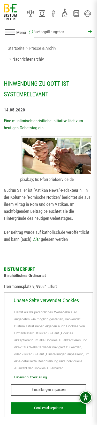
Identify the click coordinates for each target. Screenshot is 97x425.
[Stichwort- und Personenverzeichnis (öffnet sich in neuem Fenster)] (76, 13)
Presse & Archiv (42, 48)
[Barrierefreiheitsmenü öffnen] (85, 397)
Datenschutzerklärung (30, 376)
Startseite (16, 48)
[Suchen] (89, 32)
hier (36, 239)
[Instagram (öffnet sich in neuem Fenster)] (42, 13)
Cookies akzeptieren (48, 408)
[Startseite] (10, 12)
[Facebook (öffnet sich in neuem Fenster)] (53, 13)
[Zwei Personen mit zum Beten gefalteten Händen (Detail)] (56, 155)
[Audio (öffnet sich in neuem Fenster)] (30, 13)
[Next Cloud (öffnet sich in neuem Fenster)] (87, 13)
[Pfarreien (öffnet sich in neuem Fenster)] (64, 12)
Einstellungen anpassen (49, 389)
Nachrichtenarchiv (28, 59)
